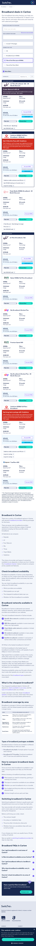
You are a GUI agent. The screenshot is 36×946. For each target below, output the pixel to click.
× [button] (34, 929)
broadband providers (15, 520)
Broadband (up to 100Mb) (12, 55)
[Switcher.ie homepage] (7, 2)
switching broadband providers (21, 838)
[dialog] (18, 937)
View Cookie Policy (9, 936)
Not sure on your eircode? (27, 32)
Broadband (3, 6)
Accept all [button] (18, 939)
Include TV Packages (11, 43)
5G (7, 51)
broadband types (18, 675)
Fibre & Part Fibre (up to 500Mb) (14, 60)
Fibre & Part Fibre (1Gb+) (12, 65)
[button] (18, 943)
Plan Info (6, 121)
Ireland (10, 6)
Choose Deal (23, 121)
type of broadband (7, 689)
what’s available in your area (17, 688)
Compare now (25, 892)
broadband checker (10, 564)
